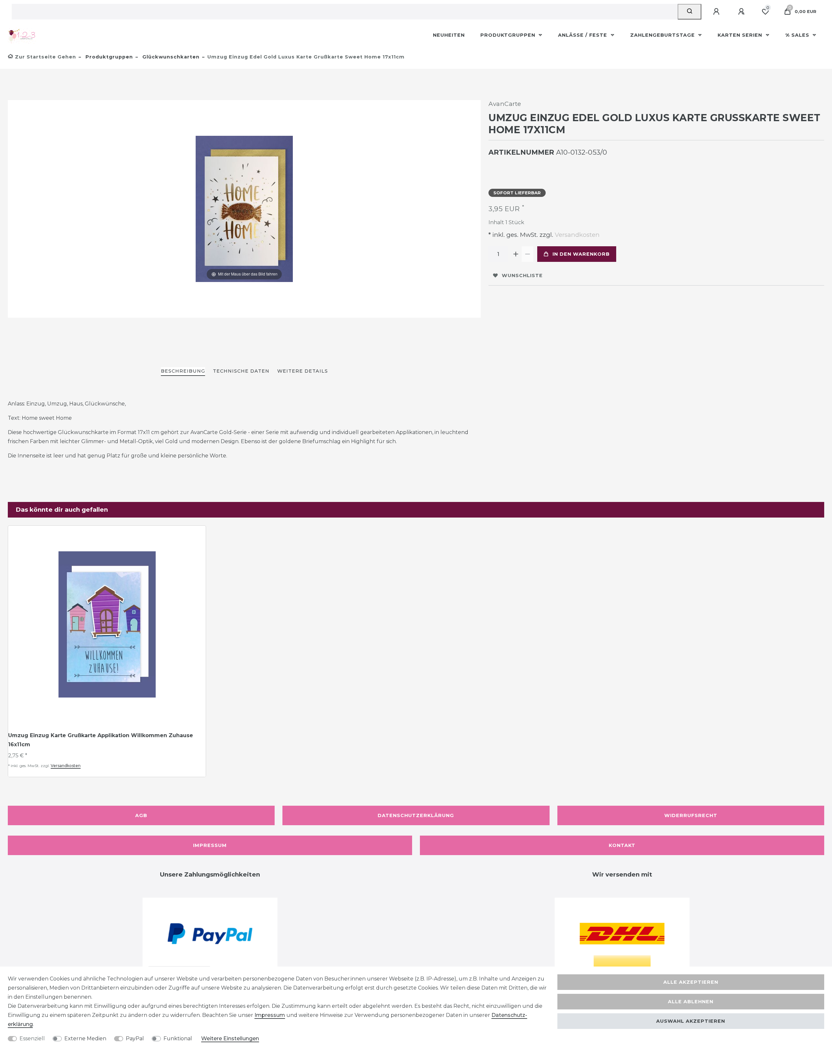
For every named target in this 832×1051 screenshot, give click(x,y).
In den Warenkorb (581, 254)
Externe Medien (85, 1038)
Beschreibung (183, 371)
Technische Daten (241, 371)
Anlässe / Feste (583, 35)
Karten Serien (741, 35)
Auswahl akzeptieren (690, 1021)
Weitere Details (302, 371)
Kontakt (622, 845)
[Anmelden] (717, 11)
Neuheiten (449, 35)
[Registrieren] (742, 11)
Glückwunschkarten (170, 57)
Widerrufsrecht (690, 815)
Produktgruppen (508, 35)
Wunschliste (522, 275)
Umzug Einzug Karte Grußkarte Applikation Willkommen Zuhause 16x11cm (100, 740)
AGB (141, 815)
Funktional (177, 1038)
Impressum (210, 845)
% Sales (798, 35)
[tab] (183, 371)
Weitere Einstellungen (230, 1038)
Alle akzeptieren (690, 982)
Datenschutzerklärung (416, 815)
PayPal (135, 1038)
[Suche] (689, 11)
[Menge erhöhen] (516, 254)
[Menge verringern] (527, 254)
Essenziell (32, 1038)
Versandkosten (576, 234)
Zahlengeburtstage (663, 35)
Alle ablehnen (690, 1002)
